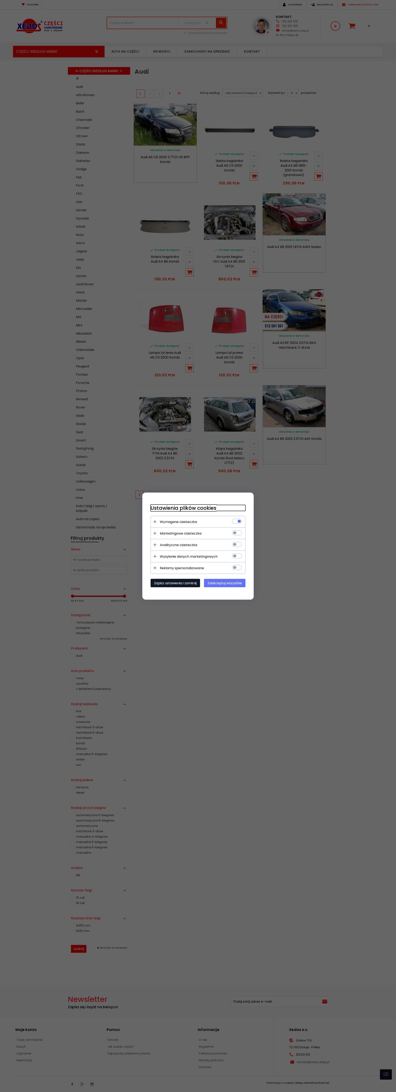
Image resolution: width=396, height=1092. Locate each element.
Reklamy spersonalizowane (182, 567)
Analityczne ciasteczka (178, 544)
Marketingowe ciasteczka (181, 533)
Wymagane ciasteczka (178, 521)
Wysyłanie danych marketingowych (189, 556)
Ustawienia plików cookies (183, 508)
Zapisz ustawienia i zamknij (175, 583)
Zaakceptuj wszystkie (224, 583)
